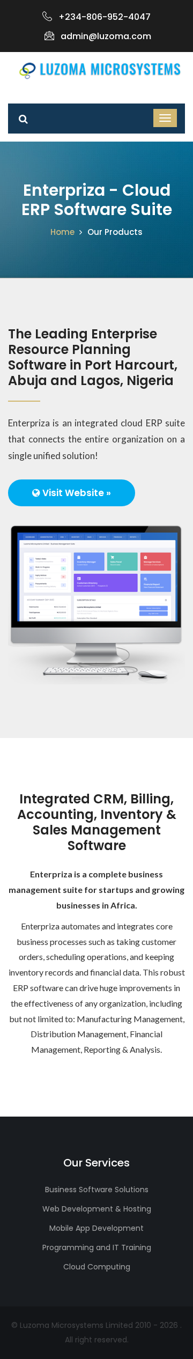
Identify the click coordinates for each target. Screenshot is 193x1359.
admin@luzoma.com (106, 36)
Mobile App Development (96, 1228)
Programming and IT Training (96, 1247)
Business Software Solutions (97, 1189)
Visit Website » (75, 492)
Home (62, 232)
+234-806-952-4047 (104, 17)
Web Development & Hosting (96, 1208)
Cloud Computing (96, 1266)
